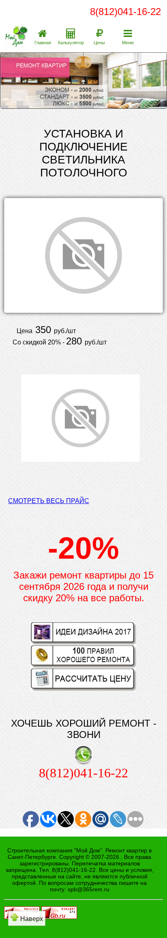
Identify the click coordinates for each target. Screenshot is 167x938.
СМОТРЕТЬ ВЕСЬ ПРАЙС (48, 500)
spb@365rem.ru (88, 889)
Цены (99, 42)
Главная (42, 42)
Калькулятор (71, 42)
